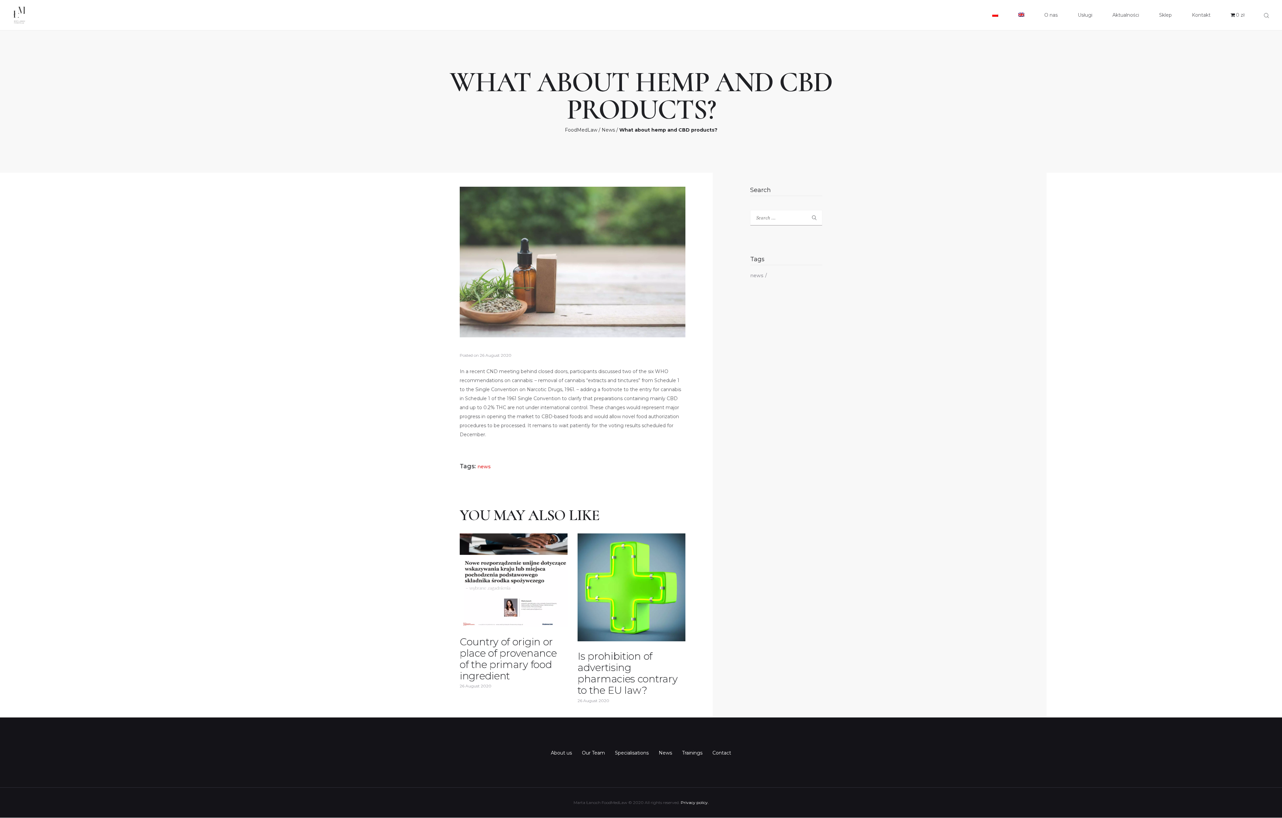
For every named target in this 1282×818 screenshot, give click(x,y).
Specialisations (632, 753)
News (608, 130)
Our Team (593, 753)
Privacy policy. (695, 802)
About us (561, 753)
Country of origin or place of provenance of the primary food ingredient (508, 659)
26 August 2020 (495, 355)
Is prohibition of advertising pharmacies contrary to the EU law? (627, 673)
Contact (721, 753)
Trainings (692, 753)
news (484, 467)
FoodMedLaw (581, 130)
